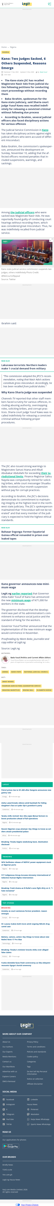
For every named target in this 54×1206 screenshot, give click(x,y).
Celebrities (5, 809)
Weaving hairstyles (11, 690)
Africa (4, 835)
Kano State (16, 672)
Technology (6, 943)
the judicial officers (22, 212)
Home (4, 47)
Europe (4, 917)
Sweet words (8, 681)
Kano (45, 130)
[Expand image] (51, 240)
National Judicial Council (36, 672)
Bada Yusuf (43, 72)
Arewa (5, 672)
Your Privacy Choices (29, 1204)
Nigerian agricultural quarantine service (21, 686)
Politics (4, 848)
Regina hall (28, 690)
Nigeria (13, 47)
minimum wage (21, 600)
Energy (4, 796)
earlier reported (22, 593)
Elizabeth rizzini (44, 690)
